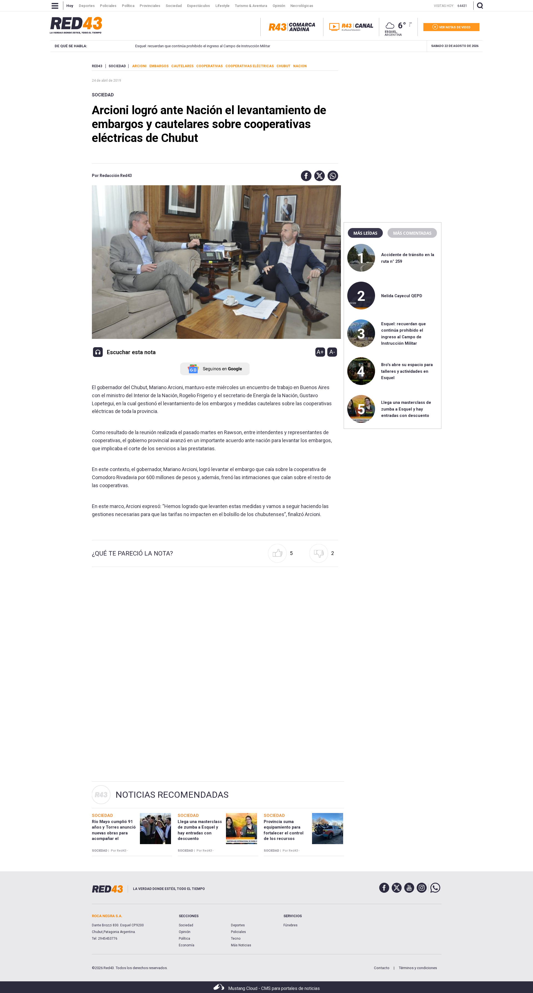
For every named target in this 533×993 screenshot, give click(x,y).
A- (332, 352)
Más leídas (365, 233)
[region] (392, 98)
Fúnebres (290, 925)
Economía (186, 945)
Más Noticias (241, 945)
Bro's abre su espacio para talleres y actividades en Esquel (407, 371)
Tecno (235, 939)
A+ (320, 352)
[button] (304, 176)
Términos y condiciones (418, 968)
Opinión (184, 932)
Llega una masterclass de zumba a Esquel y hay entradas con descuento (406, 409)
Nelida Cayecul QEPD (401, 295)
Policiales (238, 932)
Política (184, 939)
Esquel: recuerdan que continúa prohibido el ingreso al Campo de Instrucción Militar (202, 46)
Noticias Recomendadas (171, 794)
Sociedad (103, 94)
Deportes (238, 925)
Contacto (381, 968)
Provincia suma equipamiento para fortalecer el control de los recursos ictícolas (283, 833)
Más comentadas (412, 233)
